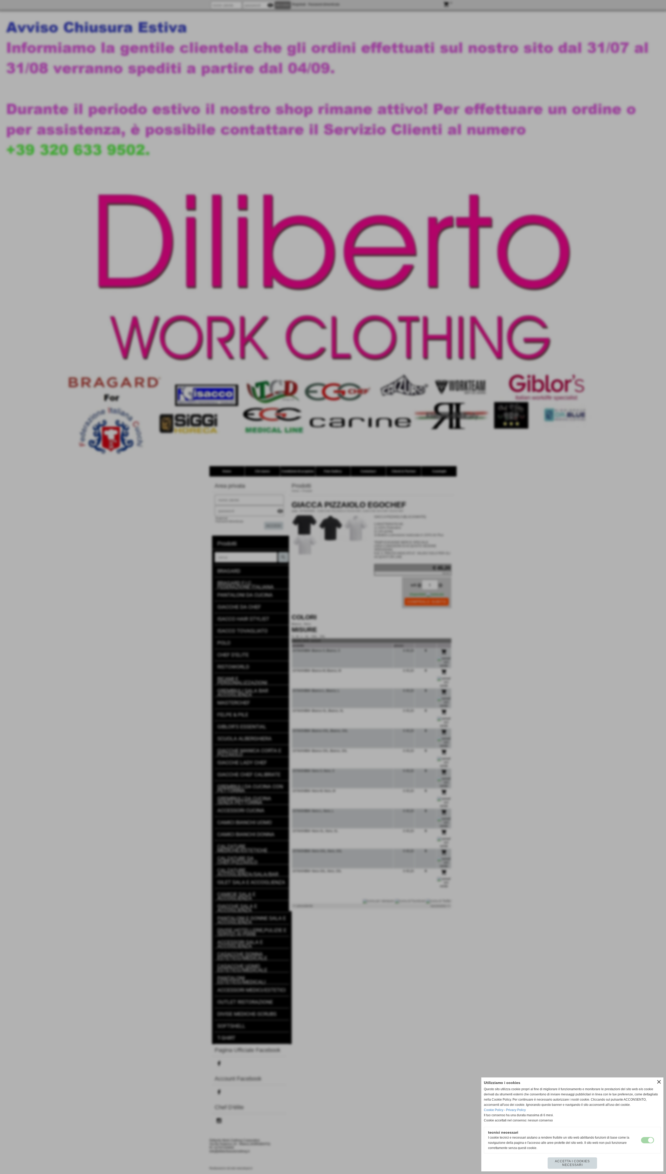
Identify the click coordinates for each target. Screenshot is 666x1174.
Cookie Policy (493, 1110)
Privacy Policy (516, 1110)
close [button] (659, 1082)
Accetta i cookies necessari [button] (572, 1163)
